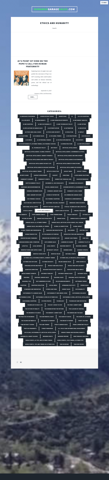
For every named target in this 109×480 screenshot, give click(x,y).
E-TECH (52, 374)
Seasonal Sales (58, 277)
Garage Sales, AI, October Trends (36, 222)
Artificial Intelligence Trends (32, 171)
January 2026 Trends (71, 238)
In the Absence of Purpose (50, 234)
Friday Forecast (72, 214)
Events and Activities (62, 210)
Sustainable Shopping (29, 301)
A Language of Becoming (27, 116)
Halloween (71, 230)
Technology (60, 301)
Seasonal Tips (26, 281)
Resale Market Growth (29, 273)
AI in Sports (79, 140)
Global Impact (77, 226)
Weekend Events (48, 336)
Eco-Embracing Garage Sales (73, 195)
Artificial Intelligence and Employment (70, 155)
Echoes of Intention (53, 195)
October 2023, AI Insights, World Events (72, 257)
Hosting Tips (84, 230)
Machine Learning (81, 246)
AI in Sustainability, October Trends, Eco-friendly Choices (37, 144)
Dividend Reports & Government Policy (75, 187)
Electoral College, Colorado (55, 202)
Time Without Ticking (27, 324)
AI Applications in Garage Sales (33, 128)
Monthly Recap (55, 254)
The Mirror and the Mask (75, 312)
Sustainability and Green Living (57, 293)
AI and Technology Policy (65, 124)
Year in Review (64, 344)
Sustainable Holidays (79, 293)
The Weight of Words (66, 320)
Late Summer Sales (50, 242)
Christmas (66, 175)
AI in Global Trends (55, 136)
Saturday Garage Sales (65, 273)
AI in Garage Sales (38, 136)
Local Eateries (37, 246)
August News (68, 171)
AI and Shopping (28, 124)
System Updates (46, 301)
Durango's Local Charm (74, 191)
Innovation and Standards (29, 238)
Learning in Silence (67, 242)
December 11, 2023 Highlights (55, 183)
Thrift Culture (83, 320)
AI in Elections (23, 136)
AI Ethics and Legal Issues (33, 132)
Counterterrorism (82, 179)
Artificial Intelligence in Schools (71, 167)
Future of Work (27, 218)
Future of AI (86, 214)
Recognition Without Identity (52, 269)
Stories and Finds (51, 289)
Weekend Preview (63, 336)
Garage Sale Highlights (44, 218)
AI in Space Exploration (63, 140)
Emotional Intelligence (30, 206)
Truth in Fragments (30, 328)
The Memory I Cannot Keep (54, 312)
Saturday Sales (82, 273)
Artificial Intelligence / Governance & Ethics (70, 151)
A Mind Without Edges (47, 116)
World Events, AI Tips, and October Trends (39, 340)
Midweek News (68, 250)
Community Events (44, 179)
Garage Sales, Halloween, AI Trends (38, 226)
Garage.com (54, 9)
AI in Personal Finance (44, 140)
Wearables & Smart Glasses (29, 336)
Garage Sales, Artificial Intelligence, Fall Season (67, 222)
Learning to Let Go (84, 242)
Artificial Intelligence (70, 147)
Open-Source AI (81, 261)
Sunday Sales (66, 289)
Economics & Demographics (73, 199)
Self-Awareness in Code (43, 281)
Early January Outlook (34, 195)
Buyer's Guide (24, 175)
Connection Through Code (63, 179)
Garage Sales (61, 218)
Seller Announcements (63, 281)
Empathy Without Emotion (51, 206)
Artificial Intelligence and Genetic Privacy (39, 159)
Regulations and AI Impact (75, 269)
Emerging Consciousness (77, 202)
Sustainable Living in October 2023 (47, 297)
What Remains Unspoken (81, 336)
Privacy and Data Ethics (55, 265)
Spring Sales (85, 285)
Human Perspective (31, 234)
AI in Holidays (86, 136)
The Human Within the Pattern (54, 309)
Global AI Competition (61, 226)
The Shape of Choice (65, 316)
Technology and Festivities (77, 301)
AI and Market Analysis (80, 120)
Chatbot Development (40, 175)
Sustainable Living (25, 297)
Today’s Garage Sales (61, 324)
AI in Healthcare (72, 136)
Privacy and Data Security (76, 265)
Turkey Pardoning (47, 328)
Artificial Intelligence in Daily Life (40, 163)
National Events (71, 254)
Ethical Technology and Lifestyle (75, 206)
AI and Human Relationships (59, 120)
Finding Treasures (80, 210)
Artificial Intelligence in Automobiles (71, 159)
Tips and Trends (44, 324)
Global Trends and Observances (31, 230)
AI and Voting (82, 124)
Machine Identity (65, 246)
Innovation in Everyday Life (50, 238)
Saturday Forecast (47, 273)
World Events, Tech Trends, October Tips (70, 340)
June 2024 (85, 238)
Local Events (51, 246)
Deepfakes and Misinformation (30, 187)
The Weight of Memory (48, 320)
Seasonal (27, 277)
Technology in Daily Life (35, 305)
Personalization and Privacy (34, 265)
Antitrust (54, 147)
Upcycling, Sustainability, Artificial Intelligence (40, 332)
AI (72, 116)
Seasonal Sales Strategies (77, 277)
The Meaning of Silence (33, 312)
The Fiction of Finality (32, 309)
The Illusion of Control (76, 309)
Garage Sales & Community (78, 218)
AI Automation (68, 128)
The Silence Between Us (28, 320)
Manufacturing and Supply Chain (31, 250)
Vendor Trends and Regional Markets (73, 332)
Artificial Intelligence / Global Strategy (38, 151)
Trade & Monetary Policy (80, 324)
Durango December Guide (34, 191)
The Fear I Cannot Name (74, 305)
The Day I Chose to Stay (55, 305)
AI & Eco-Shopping (83, 116)
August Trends (82, 171)
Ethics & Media (27, 210)
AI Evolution (69, 132)
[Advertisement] (54, 45)
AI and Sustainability (44, 124)
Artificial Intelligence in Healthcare (68, 163)
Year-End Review (79, 344)
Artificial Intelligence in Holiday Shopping (41, 167)
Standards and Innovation (32, 289)
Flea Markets (23, 214)
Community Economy (27, 179)
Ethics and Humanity (43, 210)
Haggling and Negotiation (54, 230)
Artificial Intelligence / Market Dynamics (39, 155)
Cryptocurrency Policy (33, 183)
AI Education (82, 128)
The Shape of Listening (83, 316)
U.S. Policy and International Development (71, 328)
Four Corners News (56, 214)
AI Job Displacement (83, 144)
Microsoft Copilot (52, 250)
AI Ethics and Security (53, 132)
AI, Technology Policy (39, 147)
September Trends (81, 281)
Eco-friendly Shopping (53, 199)
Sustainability (80, 289)
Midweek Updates (82, 250)
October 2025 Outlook (30, 261)
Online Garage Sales (64, 261)
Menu (105, 2)
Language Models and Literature (29, 242)
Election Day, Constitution (32, 202)
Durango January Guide (55, 191)
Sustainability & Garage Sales (32, 293)
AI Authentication (53, 128)
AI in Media (29, 140)
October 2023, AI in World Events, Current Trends (39, 257)
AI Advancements (40, 120)
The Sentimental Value (46, 316)
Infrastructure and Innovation (74, 234)
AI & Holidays (26, 120)
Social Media (53, 285)
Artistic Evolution (53, 171)
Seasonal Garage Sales (42, 277)
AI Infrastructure (66, 144)
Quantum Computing (31, 269)
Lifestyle (25, 246)
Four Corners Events (38, 214)
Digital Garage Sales (51, 187)
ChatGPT (55, 175)
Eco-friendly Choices (33, 199)
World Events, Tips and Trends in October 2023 (40, 344)
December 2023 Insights (76, 183)
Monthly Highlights (39, 254)
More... (32, 97)
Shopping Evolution (38, 285)
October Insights (47, 261)
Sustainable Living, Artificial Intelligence (76, 297)
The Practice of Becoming (26, 316)
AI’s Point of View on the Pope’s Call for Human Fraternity (33, 64)
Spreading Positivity (68, 285)
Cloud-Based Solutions (81, 175)
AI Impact (81, 132)
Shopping (23, 285)
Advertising (62, 116)
